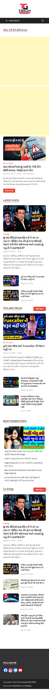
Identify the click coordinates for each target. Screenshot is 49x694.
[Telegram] (15, 670)
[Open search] (43, 21)
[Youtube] (20, 670)
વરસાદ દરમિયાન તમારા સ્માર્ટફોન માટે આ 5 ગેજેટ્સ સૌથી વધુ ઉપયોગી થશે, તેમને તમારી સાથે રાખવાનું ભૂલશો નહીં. (32, 401)
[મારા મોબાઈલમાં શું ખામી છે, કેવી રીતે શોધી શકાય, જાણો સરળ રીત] (24, 149)
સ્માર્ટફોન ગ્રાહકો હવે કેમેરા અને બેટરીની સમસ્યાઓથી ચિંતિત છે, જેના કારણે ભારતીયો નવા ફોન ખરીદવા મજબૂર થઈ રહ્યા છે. (33, 620)
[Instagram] (10, 670)
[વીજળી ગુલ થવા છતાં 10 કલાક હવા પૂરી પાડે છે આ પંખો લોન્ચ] (11, 580)
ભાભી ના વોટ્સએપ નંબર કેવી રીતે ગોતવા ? (21, 458)
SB (20, 174)
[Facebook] (5, 670)
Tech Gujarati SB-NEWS (27, 682)
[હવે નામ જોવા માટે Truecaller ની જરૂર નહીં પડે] (11, 277)
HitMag (28, 686)
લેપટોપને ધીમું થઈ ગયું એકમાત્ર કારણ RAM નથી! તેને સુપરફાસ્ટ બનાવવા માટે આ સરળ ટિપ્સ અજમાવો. (33, 382)
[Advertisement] (24, 61)
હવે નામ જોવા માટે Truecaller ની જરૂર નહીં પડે (33, 277)
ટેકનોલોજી (6, 234)
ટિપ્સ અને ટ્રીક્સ (8, 163)
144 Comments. (28, 174)
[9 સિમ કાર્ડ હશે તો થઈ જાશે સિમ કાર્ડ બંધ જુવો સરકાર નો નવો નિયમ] (11, 291)
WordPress (17, 686)
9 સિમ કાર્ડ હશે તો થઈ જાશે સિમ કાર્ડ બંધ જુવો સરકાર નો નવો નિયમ (32, 294)
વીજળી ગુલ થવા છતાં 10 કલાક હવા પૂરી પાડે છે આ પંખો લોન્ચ (33, 581)
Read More (8, 190)
